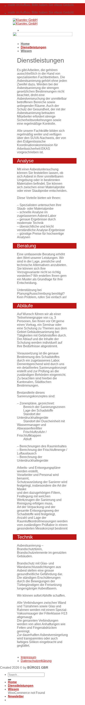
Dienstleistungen (20, 685)
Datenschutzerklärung (36, 661)
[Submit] (9, 679)
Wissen (26, 51)
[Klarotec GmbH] (25, 21)
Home (12, 682)
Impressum (28, 657)
